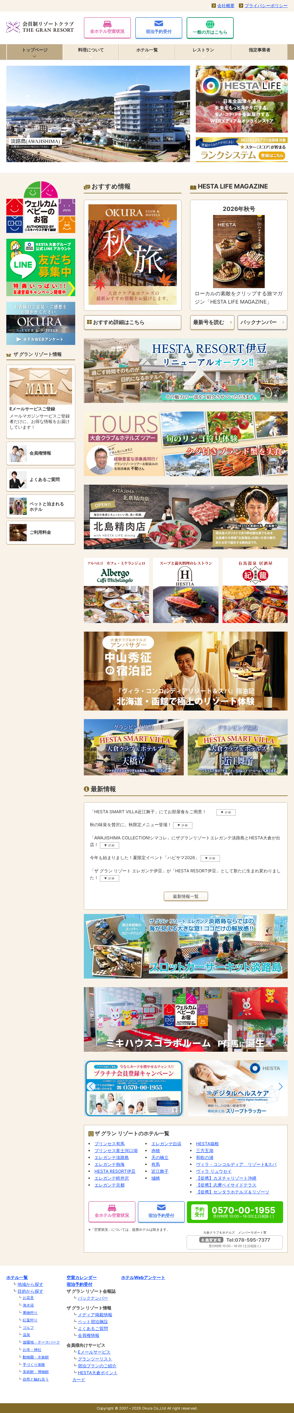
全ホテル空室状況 (107, 31)
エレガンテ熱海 (109, 1164)
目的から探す (30, 1291)
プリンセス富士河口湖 (116, 1150)
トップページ (35, 50)
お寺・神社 (32, 1349)
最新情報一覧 (186, 896)
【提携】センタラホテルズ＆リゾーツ (232, 1192)
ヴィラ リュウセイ (214, 1171)
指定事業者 (259, 50)
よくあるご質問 (93, 1328)
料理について (91, 50)
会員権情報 (88, 1335)
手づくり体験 (34, 1364)
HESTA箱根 (207, 1143)
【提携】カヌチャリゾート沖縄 (226, 1178)
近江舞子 (160, 1171)
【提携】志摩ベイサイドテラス (226, 1185)
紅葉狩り (30, 1320)
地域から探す (30, 1284)
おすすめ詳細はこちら (118, 322)
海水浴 (28, 1305)
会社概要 (226, 5)
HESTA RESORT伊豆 (115, 1171)
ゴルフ (28, 1327)
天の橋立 (160, 1157)
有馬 (155, 1164)
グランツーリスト (95, 1359)
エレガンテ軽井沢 (111, 1178)
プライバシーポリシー (266, 5)
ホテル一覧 (147, 50)
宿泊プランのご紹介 (97, 1366)
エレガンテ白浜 (166, 1143)
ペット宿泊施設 (93, 1321)
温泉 (26, 1334)
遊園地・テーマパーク (41, 1342)
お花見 (28, 1297)
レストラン (203, 50)
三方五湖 (204, 1150)
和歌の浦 (204, 1157)
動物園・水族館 (36, 1357)
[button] (91, 1086)
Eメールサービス (94, 1352)
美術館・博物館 (36, 1371)
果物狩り (30, 1312)
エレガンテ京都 (109, 1185)
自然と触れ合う (36, 1379)
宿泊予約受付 (159, 31)
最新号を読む (208, 322)
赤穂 (155, 1150)
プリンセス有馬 (109, 1143)
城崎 (155, 1178)
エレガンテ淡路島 (111, 1157)
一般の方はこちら (210, 32)
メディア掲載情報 (95, 1314)
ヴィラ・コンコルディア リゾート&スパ (236, 1164)
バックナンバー (259, 322)
